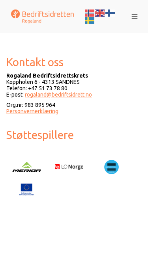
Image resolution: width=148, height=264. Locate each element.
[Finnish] (110, 12)
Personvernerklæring (32, 111)
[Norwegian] (90, 12)
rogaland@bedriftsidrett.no (58, 94)
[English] (100, 12)
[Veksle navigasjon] (135, 16)
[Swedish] (90, 20)
